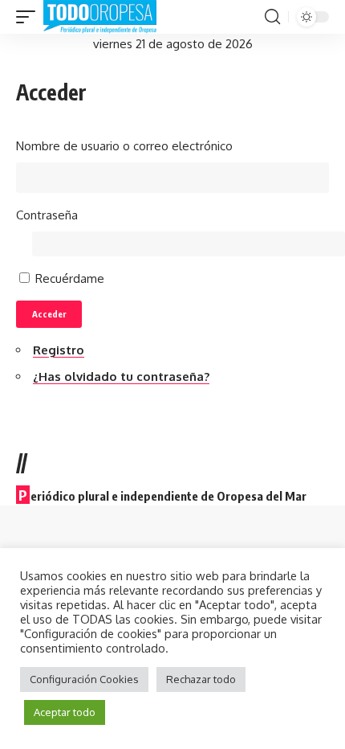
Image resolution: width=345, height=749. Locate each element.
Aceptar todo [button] (64, 712)
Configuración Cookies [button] (84, 679)
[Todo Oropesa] (99, 17)
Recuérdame (69, 278)
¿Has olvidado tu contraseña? (121, 376)
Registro (58, 350)
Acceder (49, 314)
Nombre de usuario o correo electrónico (124, 145)
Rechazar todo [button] (201, 679)
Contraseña (47, 215)
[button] (29, 17)
